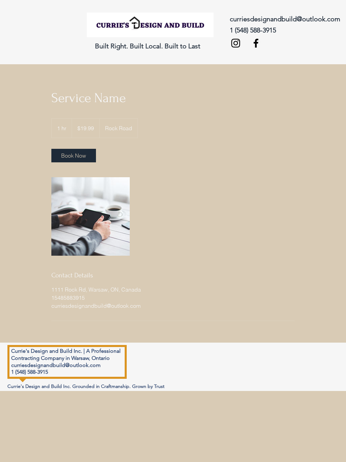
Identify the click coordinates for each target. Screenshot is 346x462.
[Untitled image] (90, 216)
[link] (73, 155)
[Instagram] (236, 43)
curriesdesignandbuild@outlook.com (285, 19)
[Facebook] (256, 43)
